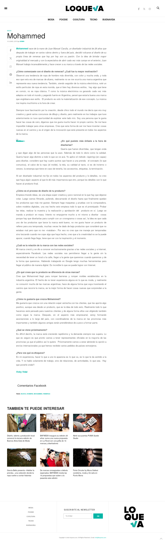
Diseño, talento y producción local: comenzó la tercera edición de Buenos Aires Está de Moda (21, 438)
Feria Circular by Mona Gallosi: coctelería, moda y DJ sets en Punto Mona (85, 473)
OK (98, 516)
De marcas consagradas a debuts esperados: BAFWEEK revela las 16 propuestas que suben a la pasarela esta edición (54, 474)
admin (22, 41)
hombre (30, 394)
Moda (51, 19)
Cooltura (79, 19)
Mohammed (38, 394)
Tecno (93, 19)
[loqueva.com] (22, 8)
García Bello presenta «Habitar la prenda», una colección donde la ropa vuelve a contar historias (20, 473)
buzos (23, 394)
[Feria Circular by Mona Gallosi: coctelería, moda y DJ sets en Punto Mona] (87, 457)
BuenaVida (108, 19)
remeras (46, 394)
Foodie (63, 19)
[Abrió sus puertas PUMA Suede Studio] (87, 423)
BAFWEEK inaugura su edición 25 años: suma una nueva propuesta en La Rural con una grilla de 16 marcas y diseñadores (54, 439)
